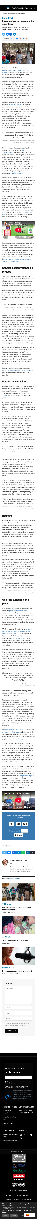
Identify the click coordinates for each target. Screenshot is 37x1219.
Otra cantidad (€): (15, 831)
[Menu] (3, 8)
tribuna (6, 904)
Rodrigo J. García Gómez (9, 28)
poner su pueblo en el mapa (18, 611)
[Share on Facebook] (10, 34)
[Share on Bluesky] (7, 34)
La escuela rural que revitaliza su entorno (18, 22)
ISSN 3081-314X (8, 1123)
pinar (26, 72)
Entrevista (8, 967)
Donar (18, 835)
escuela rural (6, 845)
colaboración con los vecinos (13, 730)
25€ (18, 824)
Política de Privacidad (24, 1196)
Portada (4, 13)
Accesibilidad (26, 1200)
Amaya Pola (23, 212)
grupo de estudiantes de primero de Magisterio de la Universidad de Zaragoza (17, 631)
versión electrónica (17, 739)
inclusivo (29, 198)
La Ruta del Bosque (15, 105)
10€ (12, 824)
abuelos (4, 395)
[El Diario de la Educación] (19, 8)
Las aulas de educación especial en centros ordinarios (16, 908)
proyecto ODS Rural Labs (10, 732)
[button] (18, 1054)
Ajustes (22, 1215)
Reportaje (7, 18)
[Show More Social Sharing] (17, 34)
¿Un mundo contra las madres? (15, 940)
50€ (25, 824)
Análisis (6, 936)
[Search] (34, 8)
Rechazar (14, 1215)
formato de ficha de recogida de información (16, 370)
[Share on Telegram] (14, 34)
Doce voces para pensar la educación (17, 971)
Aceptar (5, 1215)
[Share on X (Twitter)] (3, 34)
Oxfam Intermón (17, 173)
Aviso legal (9, 1196)
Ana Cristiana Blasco (18, 638)
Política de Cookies (12, 1200)
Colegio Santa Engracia (26, 776)
